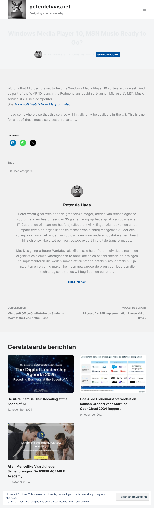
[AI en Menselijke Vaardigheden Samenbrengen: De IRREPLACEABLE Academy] (41, 441)
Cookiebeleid (81, 501)
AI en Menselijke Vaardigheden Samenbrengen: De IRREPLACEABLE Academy (36, 471)
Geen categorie (107, 54)
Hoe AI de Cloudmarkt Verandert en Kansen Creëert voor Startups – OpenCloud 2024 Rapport (108, 404)
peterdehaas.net (49, 7)
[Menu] (144, 9)
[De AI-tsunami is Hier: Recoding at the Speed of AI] (41, 374)
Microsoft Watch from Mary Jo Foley (42, 104)
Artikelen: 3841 (77, 282)
